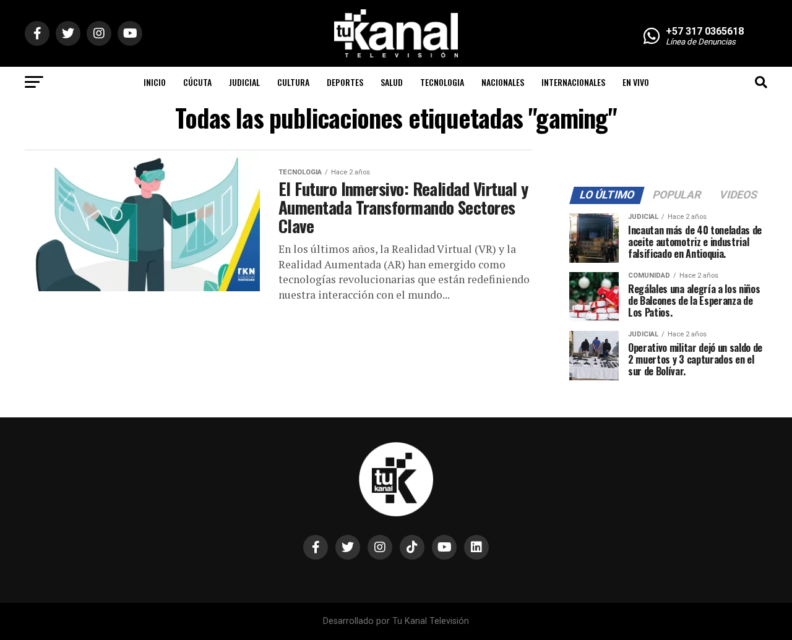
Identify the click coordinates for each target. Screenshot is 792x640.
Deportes (345, 81)
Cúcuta (197, 81)
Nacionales (502, 81)
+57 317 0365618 (705, 31)
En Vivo (635, 81)
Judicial (244, 81)
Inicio (155, 81)
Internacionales (573, 81)
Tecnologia (442, 81)
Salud (392, 81)
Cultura (293, 81)
